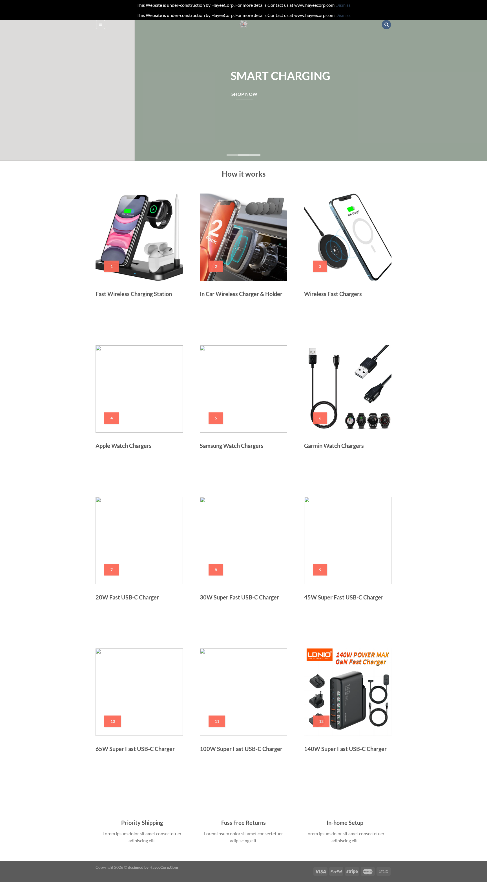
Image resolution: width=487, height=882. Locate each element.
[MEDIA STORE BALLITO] (243, 24)
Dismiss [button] (343, 5)
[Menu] (100, 24)
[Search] (386, 24)
